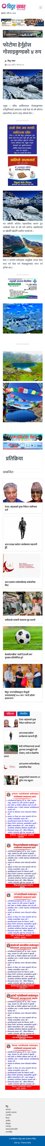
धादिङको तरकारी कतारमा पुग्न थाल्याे (20, 620)
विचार (8, 1118)
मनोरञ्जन (8, 1126)
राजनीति (8, 1115)
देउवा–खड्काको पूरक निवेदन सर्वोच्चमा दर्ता (21, 508)
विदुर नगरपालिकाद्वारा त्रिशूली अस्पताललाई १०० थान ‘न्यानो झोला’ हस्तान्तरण (20, 695)
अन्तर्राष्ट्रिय (9, 1132)
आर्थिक (8, 1120)
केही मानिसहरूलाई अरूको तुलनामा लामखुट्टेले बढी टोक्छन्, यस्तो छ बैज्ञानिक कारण (22, 751)
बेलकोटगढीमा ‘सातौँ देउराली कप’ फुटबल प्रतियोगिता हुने (19, 656)
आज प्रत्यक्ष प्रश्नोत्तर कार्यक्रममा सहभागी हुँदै (21, 546)
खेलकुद (8, 1123)
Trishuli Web (26, 1142)
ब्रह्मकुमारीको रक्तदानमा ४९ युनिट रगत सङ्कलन (29, 778)
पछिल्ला (10, 713)
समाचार (8, 1109)
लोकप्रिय (23, 713)
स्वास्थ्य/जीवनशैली (12, 1129)
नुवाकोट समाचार (11, 1112)
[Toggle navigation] (40, 7)
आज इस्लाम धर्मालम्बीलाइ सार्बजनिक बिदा (20, 583)
